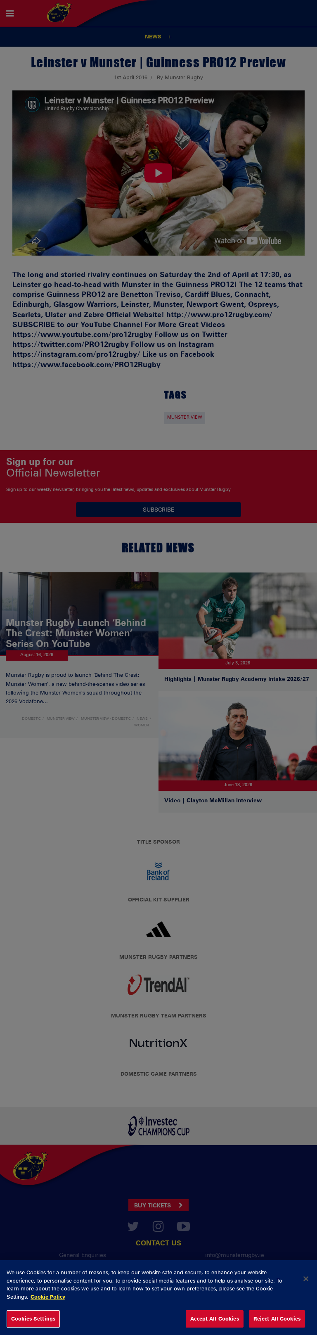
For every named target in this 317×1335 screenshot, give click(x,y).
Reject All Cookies (276, 1318)
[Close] (305, 1279)
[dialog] (158, 1297)
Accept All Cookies (214, 1318)
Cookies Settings (33, 1318)
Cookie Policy (48, 1296)
